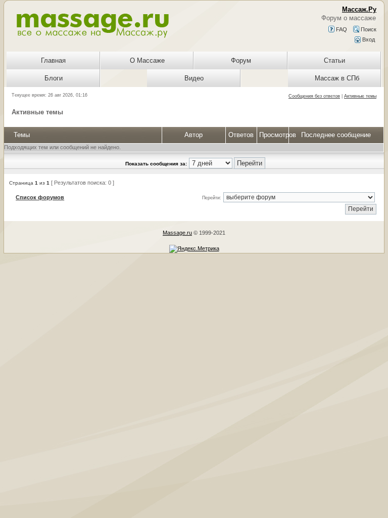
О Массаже (147, 60)
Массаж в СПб (337, 78)
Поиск (367, 29)
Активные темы (360, 96)
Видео (194, 78)
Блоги (53, 78)
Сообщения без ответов (314, 96)
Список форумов (40, 197)
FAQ (340, 29)
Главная (53, 60)
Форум (241, 60)
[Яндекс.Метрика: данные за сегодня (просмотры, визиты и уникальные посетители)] (194, 249)
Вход (368, 39)
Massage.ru (177, 233)
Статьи (334, 60)
